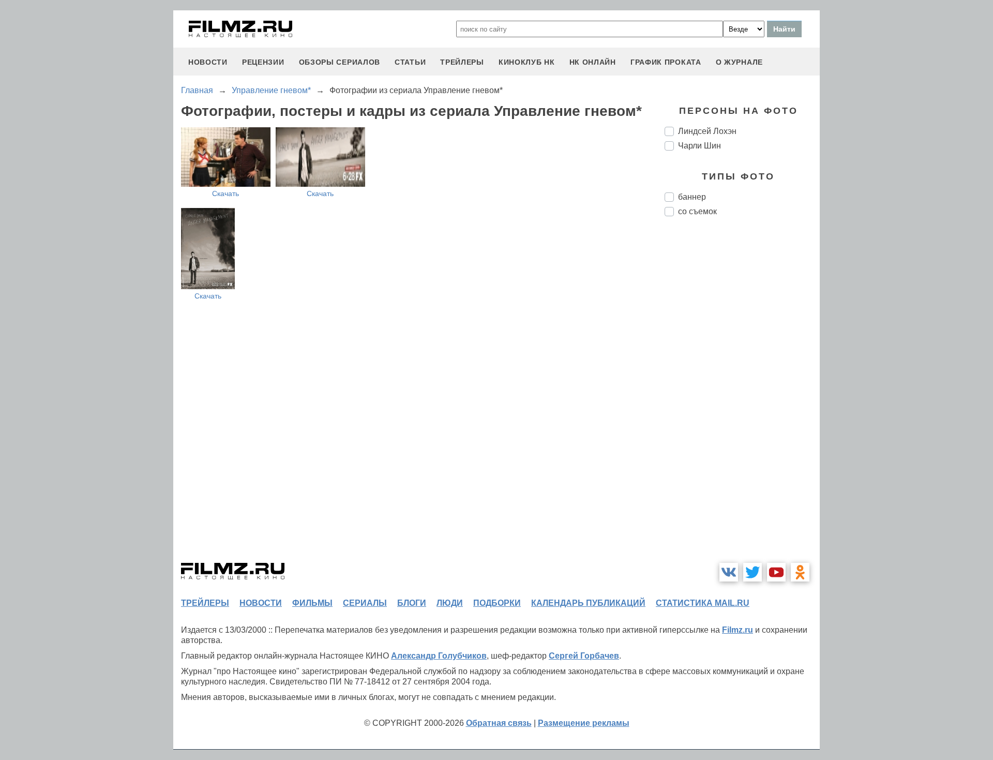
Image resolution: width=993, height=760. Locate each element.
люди (450, 603)
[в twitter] (752, 572)
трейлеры (462, 62)
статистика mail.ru (702, 603)
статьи (410, 62)
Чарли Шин (699, 145)
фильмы (312, 603)
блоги (411, 603)
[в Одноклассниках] (800, 572)
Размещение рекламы (583, 723)
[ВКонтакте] (728, 572)
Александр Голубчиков (439, 655)
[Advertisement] (742, 397)
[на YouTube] (776, 572)
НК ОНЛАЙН (592, 62)
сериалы (365, 603)
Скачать (225, 193)
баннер (692, 196)
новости (208, 62)
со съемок (697, 211)
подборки (497, 603)
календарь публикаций (588, 603)
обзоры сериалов (340, 62)
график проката (665, 62)
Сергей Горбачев (584, 655)
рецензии (263, 62)
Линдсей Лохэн (707, 131)
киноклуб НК (527, 62)
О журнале (739, 62)
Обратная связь (499, 723)
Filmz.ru (737, 629)
